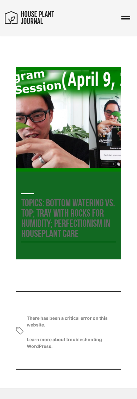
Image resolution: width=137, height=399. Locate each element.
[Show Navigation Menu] (125, 18)
